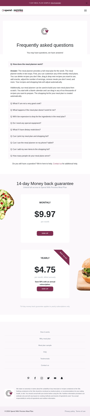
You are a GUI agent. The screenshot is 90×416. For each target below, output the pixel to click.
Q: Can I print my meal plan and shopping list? (29, 136)
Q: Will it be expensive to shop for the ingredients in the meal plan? (38, 117)
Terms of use (80, 411)
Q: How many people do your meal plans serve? (30, 156)
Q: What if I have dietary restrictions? (25, 130)
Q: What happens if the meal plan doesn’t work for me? (33, 110)
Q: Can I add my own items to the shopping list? (30, 149)
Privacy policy (70, 411)
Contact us (57, 164)
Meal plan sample (45, 345)
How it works (45, 332)
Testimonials (45, 359)
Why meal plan (45, 339)
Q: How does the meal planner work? (26, 64)
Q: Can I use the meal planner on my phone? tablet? (32, 143)
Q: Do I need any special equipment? (25, 123)
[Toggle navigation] (85, 10)
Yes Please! (56, 3)
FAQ (45, 352)
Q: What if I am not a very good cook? (25, 103)
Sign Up (45, 233)
